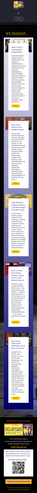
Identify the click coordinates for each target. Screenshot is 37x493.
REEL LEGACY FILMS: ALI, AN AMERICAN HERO (17, 127)
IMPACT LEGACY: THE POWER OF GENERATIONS (17, 49)
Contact (18, 18)
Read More (15, 106)
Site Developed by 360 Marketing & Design (19, 489)
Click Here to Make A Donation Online (18, 481)
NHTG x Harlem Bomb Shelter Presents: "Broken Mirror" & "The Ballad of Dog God (17, 275)
